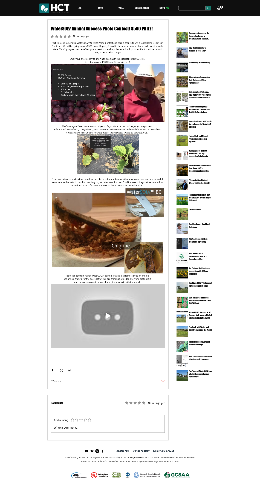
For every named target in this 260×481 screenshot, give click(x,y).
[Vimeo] (92, 451)
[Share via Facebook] (52, 370)
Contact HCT (86, 461)
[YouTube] (87, 451)
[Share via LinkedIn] (69, 370)
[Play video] (108, 316)
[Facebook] (103, 451)
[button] (80, 8)
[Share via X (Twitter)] (61, 370)
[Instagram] (97, 451)
